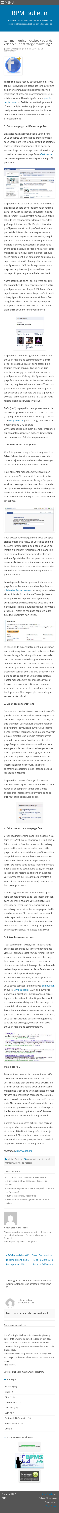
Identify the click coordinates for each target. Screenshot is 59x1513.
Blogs (7, 1392)
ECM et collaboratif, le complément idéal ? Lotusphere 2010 (17, 1260)
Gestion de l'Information (16, 1418)
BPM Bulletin (29, 13)
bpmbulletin (48, 985)
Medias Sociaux (15, 1159)
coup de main (16, 420)
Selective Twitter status (18, 590)
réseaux (28, 1162)
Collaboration (11, 1402)
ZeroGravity (47, 1494)
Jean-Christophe (13, 48)
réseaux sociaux (32, 1235)
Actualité (9, 1386)
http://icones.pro (23, 1150)
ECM (7, 1412)
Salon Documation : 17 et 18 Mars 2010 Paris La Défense (42, 1260)
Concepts (9, 1407)
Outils (7, 1428)
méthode (19, 1162)
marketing (9, 1162)
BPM (7, 1397)
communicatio (34, 1159)
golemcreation (25, 1299)
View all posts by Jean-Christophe (20, 1241)
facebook (46, 1159)
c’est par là (46, 154)
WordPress (51, 1506)
